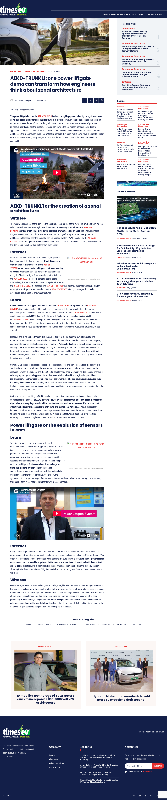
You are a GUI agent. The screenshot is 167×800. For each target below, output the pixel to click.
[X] (90, 100)
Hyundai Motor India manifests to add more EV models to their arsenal (121, 698)
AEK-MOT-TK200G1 (55, 286)
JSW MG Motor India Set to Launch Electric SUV (126, 166)
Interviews (121, 288)
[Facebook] (84, 100)
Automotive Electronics (133, 43)
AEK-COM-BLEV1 (21, 278)
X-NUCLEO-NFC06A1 (23, 286)
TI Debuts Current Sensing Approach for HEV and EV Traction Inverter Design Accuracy (135, 34)
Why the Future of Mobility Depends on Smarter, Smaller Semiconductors (136, 266)
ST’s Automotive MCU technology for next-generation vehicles (135, 295)
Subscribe (158, 766)
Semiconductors (35, 71)
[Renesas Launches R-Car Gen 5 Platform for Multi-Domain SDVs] (137, 210)
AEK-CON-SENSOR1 (79, 312)
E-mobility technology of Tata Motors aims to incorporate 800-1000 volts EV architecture (45, 699)
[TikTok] (145, 796)
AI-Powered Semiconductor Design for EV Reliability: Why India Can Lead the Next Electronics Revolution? (136, 249)
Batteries (126, 82)
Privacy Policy (147, 771)
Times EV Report (25, 100)
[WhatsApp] (101, 100)
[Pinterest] (96, 100)
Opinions (15, 71)
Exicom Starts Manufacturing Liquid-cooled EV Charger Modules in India (136, 74)
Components (128, 28)
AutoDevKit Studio (20, 319)
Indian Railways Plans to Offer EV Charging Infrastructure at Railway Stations (138, 48)
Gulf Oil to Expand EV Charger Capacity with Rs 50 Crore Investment (136, 87)
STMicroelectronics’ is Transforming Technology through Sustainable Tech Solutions (136, 281)
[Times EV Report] (12, 100)
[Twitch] (151, 796)
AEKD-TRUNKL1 (45, 116)
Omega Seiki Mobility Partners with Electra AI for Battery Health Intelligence (147, 150)
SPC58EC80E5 (62, 305)
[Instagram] (140, 796)
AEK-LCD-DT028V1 (60, 289)
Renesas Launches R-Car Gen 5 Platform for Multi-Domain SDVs (136, 231)
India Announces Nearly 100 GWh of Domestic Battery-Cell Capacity (138, 61)
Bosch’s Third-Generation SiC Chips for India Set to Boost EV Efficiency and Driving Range (146, 169)
